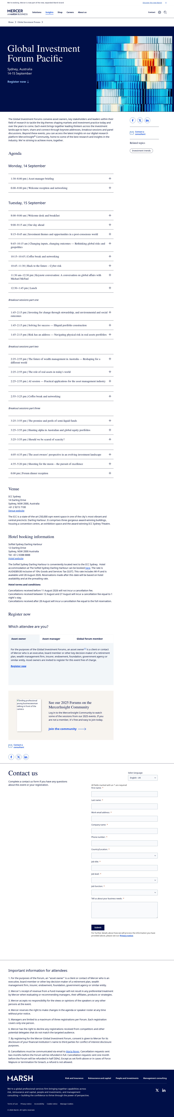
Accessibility (39, 1104)
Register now (18, 666)
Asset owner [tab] (18, 638)
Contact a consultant (19, 746)
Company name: (98, 824)
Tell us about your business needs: (106, 898)
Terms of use (12, 1104)
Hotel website (15, 558)
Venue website (16, 510)
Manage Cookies (66, 1104)
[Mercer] (17, 12)
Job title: (95, 861)
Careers (70, 12)
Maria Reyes (72, 1051)
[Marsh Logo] (20, 1078)
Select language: (135, 773)
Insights (49, 12)
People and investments (127, 1078)
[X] (157, 1090)
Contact (151, 12)
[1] (85, 649)
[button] (166, 3)
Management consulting (155, 1078)
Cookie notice (52, 1104)
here (87, 568)
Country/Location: (99, 849)
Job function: (97, 886)
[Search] (165, 12)
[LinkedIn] (164, 1090)
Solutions (36, 12)
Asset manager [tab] (51, 638)
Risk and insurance (74, 1078)
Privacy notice (126, 935)
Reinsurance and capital (99, 1078)
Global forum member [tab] (90, 638)
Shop (60, 12)
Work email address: (100, 812)
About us (82, 12)
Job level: (95, 874)
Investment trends (141, 150)
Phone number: (98, 837)
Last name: (96, 800)
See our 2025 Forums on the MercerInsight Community (70, 704)
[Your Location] (159, 12)
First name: (96, 788)
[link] (11, 757)
